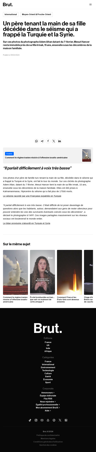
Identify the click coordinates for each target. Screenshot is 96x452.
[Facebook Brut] (54, 420)
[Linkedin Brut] (66, 420)
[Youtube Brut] (42, 420)
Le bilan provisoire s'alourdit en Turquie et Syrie (26, 223)
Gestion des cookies (48, 445)
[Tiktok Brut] (30, 420)
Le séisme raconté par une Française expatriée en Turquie (32, 196)
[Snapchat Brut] (48, 420)
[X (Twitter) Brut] (60, 420)
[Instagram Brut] (36, 420)
